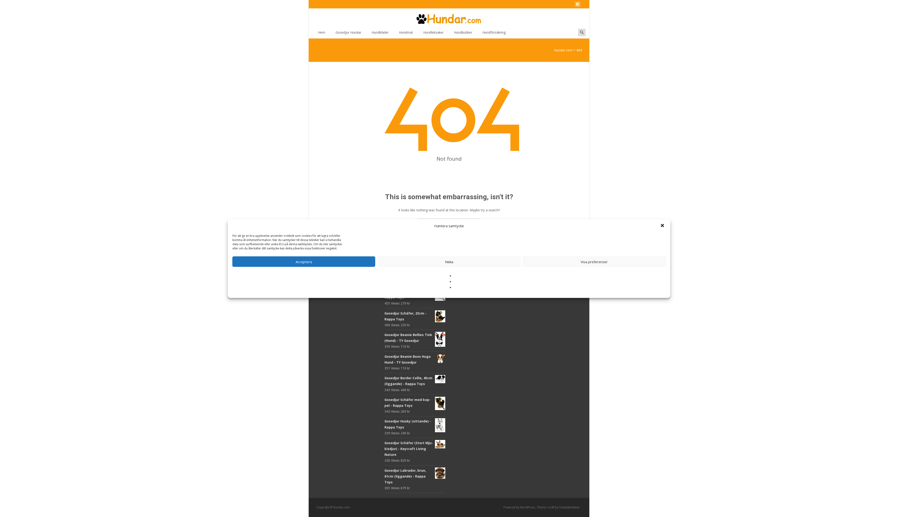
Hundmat (406, 32)
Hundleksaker (433, 32)
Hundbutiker (463, 32)
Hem (321, 32)
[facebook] (577, 5)
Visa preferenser (594, 261)
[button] (663, 226)
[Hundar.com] (449, 17)
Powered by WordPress (519, 507)
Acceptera (304, 261)
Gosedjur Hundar (348, 32)
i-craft (551, 507)
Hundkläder (380, 32)
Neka (449, 261)
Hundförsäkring (494, 32)
